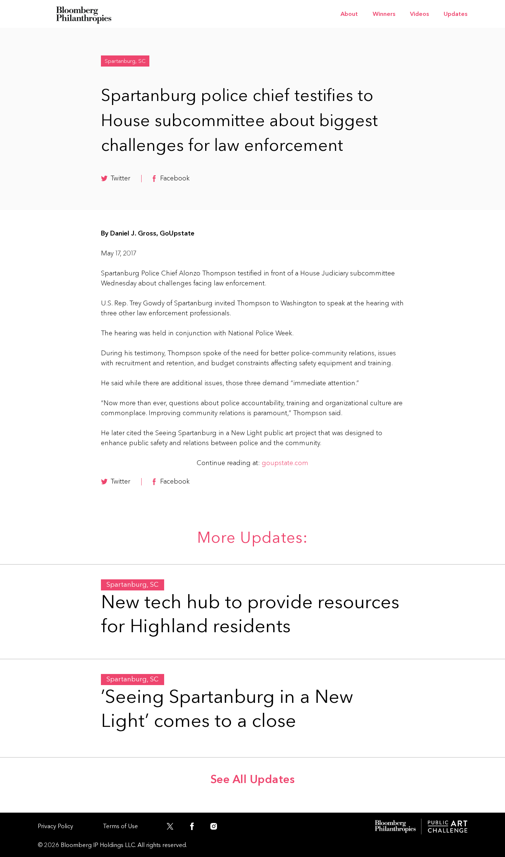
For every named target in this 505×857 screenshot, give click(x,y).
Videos (419, 14)
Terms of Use (120, 826)
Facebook (175, 178)
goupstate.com (285, 463)
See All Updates (252, 779)
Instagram (217, 828)
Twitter (120, 178)
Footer (421, 826)
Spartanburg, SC (125, 61)
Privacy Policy (55, 826)
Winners (384, 14)
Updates (455, 14)
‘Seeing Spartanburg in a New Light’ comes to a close (227, 709)
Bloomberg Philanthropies (84, 14)
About (349, 14)
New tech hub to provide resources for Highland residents (250, 614)
